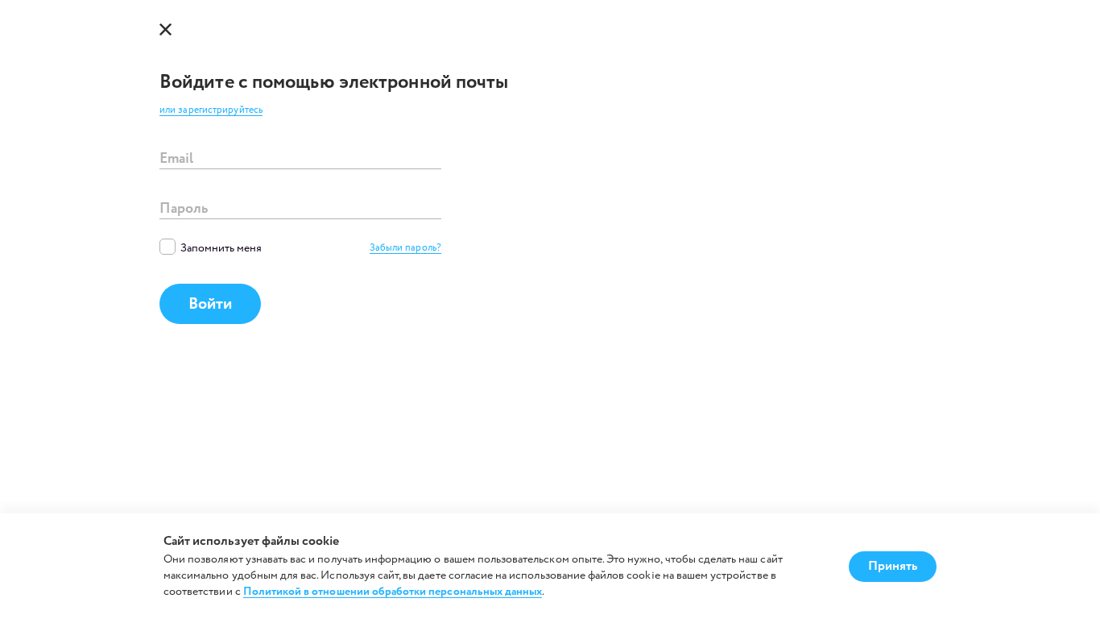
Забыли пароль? (405, 248)
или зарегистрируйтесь (211, 111)
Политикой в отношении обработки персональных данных (393, 592)
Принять (892, 566)
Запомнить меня (221, 248)
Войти (210, 304)
